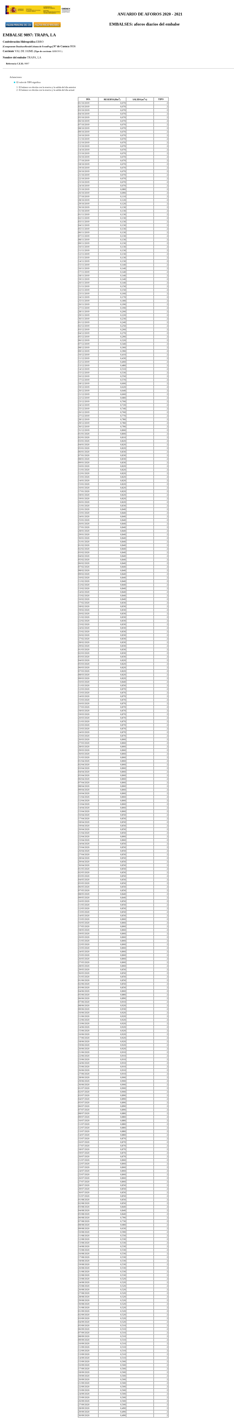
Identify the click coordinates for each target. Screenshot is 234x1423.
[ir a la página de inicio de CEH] (18, 23)
